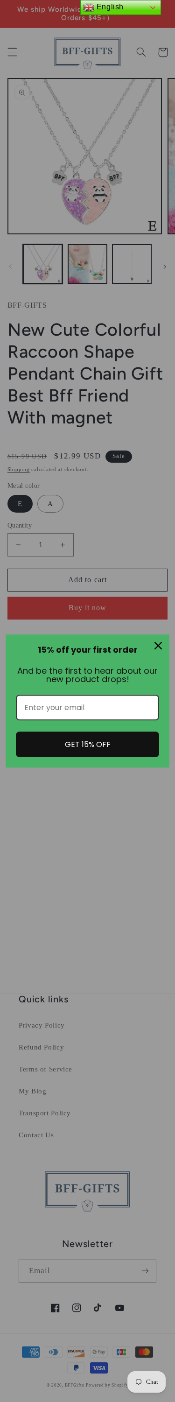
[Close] (158, 645)
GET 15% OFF (88, 744)
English (109, 7)
